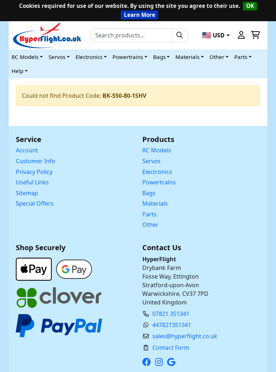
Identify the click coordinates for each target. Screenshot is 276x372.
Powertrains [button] (127, 56)
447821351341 (171, 325)
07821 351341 (170, 314)
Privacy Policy (34, 172)
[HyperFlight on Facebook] (148, 362)
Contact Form (170, 348)
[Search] (180, 35)
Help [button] (17, 70)
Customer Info (35, 161)
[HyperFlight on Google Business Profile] (172, 362)
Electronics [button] (88, 56)
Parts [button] (240, 56)
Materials (155, 203)
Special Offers (35, 203)
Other (150, 225)
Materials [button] (187, 56)
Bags (149, 193)
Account (27, 150)
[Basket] (255, 35)
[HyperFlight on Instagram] (160, 362)
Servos (151, 161)
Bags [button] (159, 56)
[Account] (241, 35)
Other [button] (217, 56)
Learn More (139, 14)
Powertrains (159, 182)
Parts (149, 214)
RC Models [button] (25, 56)
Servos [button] (57, 56)
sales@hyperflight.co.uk (184, 336)
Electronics (157, 172)
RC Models (156, 150)
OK (250, 5)
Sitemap (27, 193)
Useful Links (32, 182)
